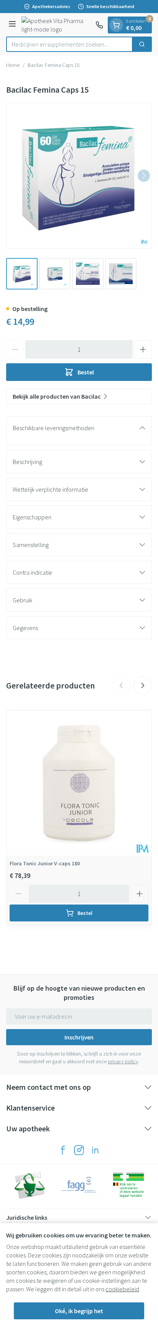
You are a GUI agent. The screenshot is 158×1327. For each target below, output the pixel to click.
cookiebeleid (122, 1289)
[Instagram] (79, 1150)
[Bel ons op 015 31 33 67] (99, 25)
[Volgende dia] (142, 685)
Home (13, 65)
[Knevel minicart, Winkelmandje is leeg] (116, 25)
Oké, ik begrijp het (79, 1311)
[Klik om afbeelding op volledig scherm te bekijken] (79, 175)
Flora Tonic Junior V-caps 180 (45, 863)
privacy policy (123, 1061)
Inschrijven (79, 1037)
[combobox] (69, 44)
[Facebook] (63, 1150)
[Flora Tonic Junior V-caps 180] (79, 783)
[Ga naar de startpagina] (56, 25)
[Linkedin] (95, 1150)
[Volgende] (144, 176)
